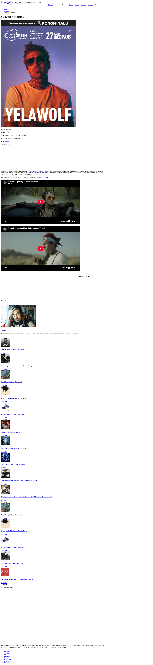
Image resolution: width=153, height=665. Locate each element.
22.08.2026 (4, 369)
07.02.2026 (4, 468)
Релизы (5, 502)
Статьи (5, 419)
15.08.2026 (4, 583)
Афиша (77, 5)
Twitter (6, 658)
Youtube (6, 653)
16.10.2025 (4, 484)
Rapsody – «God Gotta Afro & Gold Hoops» (14, 398)
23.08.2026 (4, 353)
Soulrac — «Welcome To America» (11, 432)
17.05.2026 (4, 435)
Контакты (7, 661)
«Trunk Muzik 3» (33, 171)
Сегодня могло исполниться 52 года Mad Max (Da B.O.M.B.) (20, 480)
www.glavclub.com (42, 177)
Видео (71, 5)
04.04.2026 (4, 452)
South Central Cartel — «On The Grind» (13, 464)
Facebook (7, 656)
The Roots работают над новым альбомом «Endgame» (18, 366)
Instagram (7, 651)
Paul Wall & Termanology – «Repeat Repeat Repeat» (17, 579)
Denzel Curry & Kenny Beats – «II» (11, 382)
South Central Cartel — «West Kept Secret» (14, 448)
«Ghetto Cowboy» (44, 171)
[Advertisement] (14, 157)
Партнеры (7, 662)
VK (5, 655)
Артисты (83, 5)
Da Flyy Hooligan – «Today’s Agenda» (12, 414)
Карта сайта (7, 659)
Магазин (90, 5)
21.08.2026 (4, 385)
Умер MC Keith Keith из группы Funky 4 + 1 (15, 349)
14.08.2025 (4, 500)
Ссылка (8, 141)
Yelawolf (10, 171)
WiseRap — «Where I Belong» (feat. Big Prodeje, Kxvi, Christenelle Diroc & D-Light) (26, 497)
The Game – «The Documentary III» (12, 563)
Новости (50, 5)
